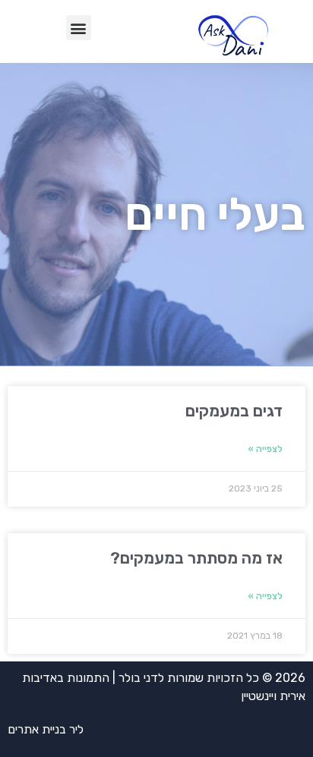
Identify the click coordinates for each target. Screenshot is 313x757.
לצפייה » (265, 449)
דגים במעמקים (234, 410)
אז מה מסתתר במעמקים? (196, 557)
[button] (78, 27)
